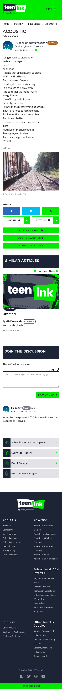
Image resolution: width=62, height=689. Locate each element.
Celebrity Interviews (12, 542)
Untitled (9, 314)
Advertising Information (45, 534)
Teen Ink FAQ (9, 546)
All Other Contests (11, 636)
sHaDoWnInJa (14, 321)
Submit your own (30, 245)
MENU (50, 9)
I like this (17, 220)
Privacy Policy (9, 550)
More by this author (25, 50)
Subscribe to (28, 442)
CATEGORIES (30, 686)
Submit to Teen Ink (21, 453)
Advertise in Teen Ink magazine (43, 527)
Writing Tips (39, 599)
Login (53, 369)
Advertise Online (41, 554)
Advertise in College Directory (43, 540)
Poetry (18, 24)
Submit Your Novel (42, 586)
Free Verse (34, 24)
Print (8, 148)
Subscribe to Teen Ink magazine (43, 609)
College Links (40, 635)
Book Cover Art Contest (13, 632)
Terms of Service (10, 554)
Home (6, 24)
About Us (7, 525)
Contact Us (8, 529)
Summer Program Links (44, 631)
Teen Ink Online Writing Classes (44, 641)
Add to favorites (29, 238)
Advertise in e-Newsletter (46, 558)
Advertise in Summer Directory (43, 548)
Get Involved (39, 603)
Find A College (19, 463)
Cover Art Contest (11, 627)
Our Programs (9, 534)
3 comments (12, 330)
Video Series (39, 652)
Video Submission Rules (45, 595)
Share (7, 204)
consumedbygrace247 (32, 42)
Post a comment (29, 230)
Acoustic (51, 24)
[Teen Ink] (15, 8)
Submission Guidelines (44, 590)
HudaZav (16, 407)
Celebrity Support (10, 538)
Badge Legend (40, 656)
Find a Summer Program (24, 473)
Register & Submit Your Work (44, 580)
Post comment (47, 395)
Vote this (46, 220)
